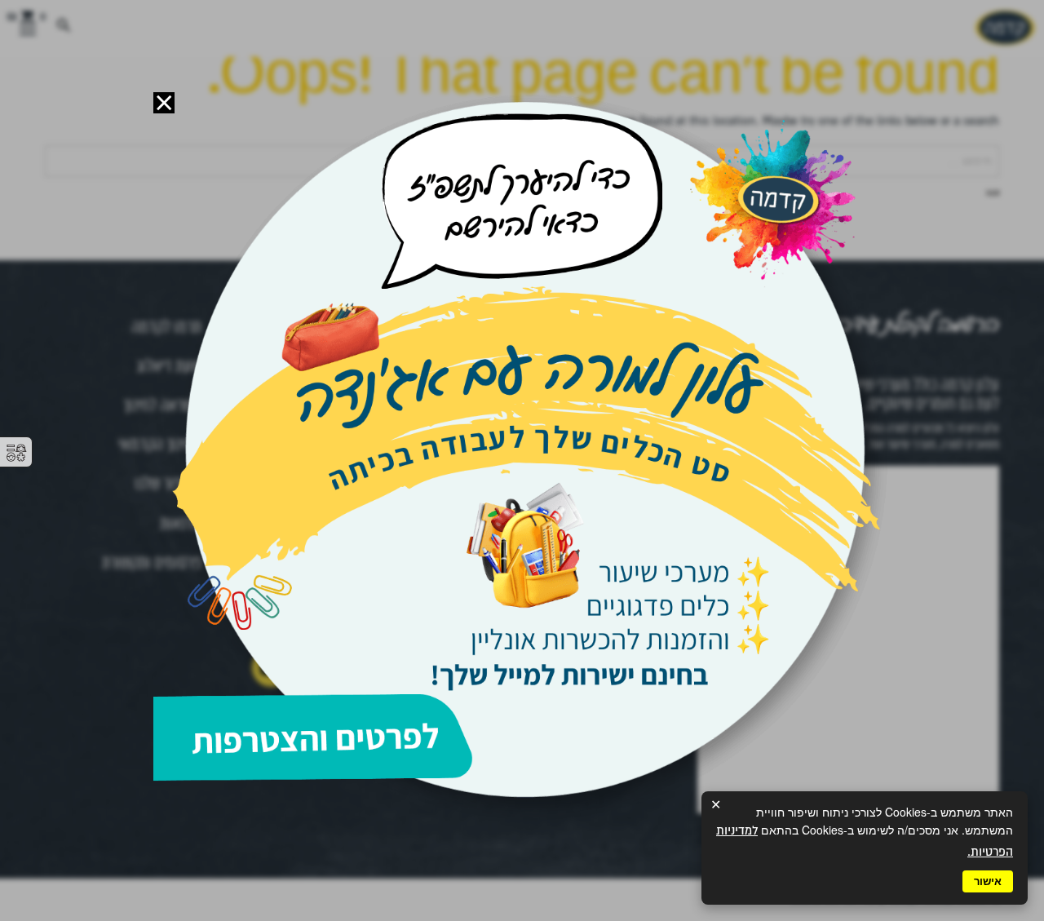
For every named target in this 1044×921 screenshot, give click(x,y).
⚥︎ (16, 453)
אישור (988, 881)
